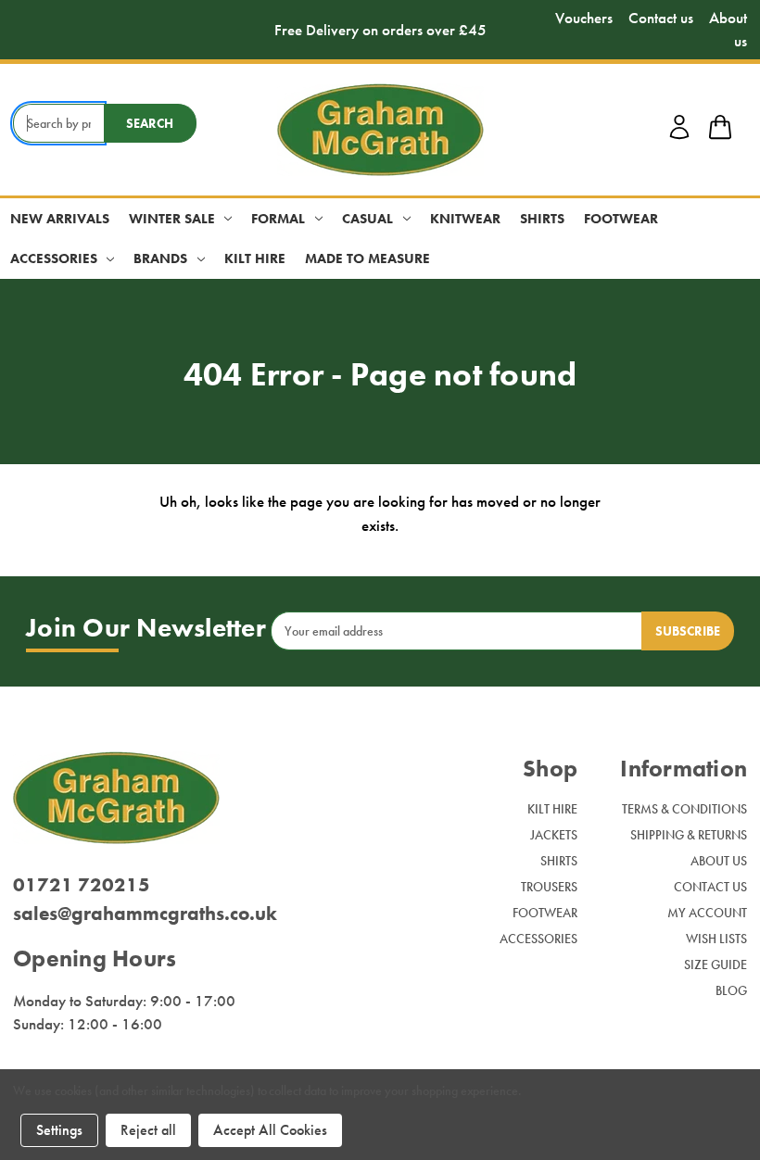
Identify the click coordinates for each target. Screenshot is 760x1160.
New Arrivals (59, 218)
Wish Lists (716, 938)
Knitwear (465, 218)
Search (149, 123)
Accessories (53, 258)
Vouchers (584, 18)
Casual (367, 218)
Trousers (549, 886)
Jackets (553, 834)
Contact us (660, 18)
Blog (731, 990)
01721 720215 (81, 884)
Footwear (621, 218)
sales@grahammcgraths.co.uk (145, 913)
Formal (278, 218)
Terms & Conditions (684, 809)
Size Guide (715, 964)
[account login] (679, 136)
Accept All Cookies (270, 1130)
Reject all (148, 1130)
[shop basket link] (720, 129)
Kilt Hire (254, 258)
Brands (160, 258)
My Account (707, 912)
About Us (718, 860)
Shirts (542, 218)
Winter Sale (172, 218)
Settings (59, 1130)
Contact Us (710, 886)
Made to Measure (367, 258)
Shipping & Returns (688, 834)
